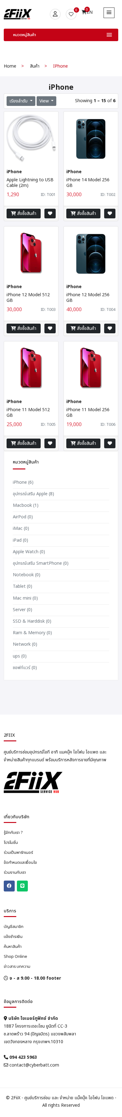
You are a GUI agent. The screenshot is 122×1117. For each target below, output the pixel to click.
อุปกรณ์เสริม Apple (33, 494)
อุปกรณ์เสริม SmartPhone (41, 563)
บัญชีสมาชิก (13, 926)
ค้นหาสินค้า (13, 946)
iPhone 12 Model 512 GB (28, 298)
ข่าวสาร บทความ (17, 966)
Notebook (26, 575)
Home (10, 66)
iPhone (23, 482)
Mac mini (25, 598)
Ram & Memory (32, 633)
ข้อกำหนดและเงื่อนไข (20, 862)
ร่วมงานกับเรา (15, 872)
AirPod (23, 517)
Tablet (22, 586)
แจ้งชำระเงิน (13, 936)
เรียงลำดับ (19, 101)
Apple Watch (29, 552)
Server (22, 609)
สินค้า (34, 66)
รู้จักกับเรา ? (13, 832)
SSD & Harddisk (32, 621)
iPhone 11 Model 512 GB (28, 412)
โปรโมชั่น (11, 842)
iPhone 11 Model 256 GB (87, 412)
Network (25, 644)
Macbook (25, 505)
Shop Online (15, 956)
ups (20, 656)
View (44, 101)
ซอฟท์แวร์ (25, 667)
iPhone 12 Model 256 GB (87, 298)
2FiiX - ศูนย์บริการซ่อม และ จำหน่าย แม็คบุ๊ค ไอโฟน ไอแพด (62, 1098)
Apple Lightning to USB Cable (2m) (30, 183)
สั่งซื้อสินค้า (26, 213)
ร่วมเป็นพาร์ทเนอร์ (18, 852)
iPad (20, 540)
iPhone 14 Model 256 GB (87, 183)
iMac (21, 528)
